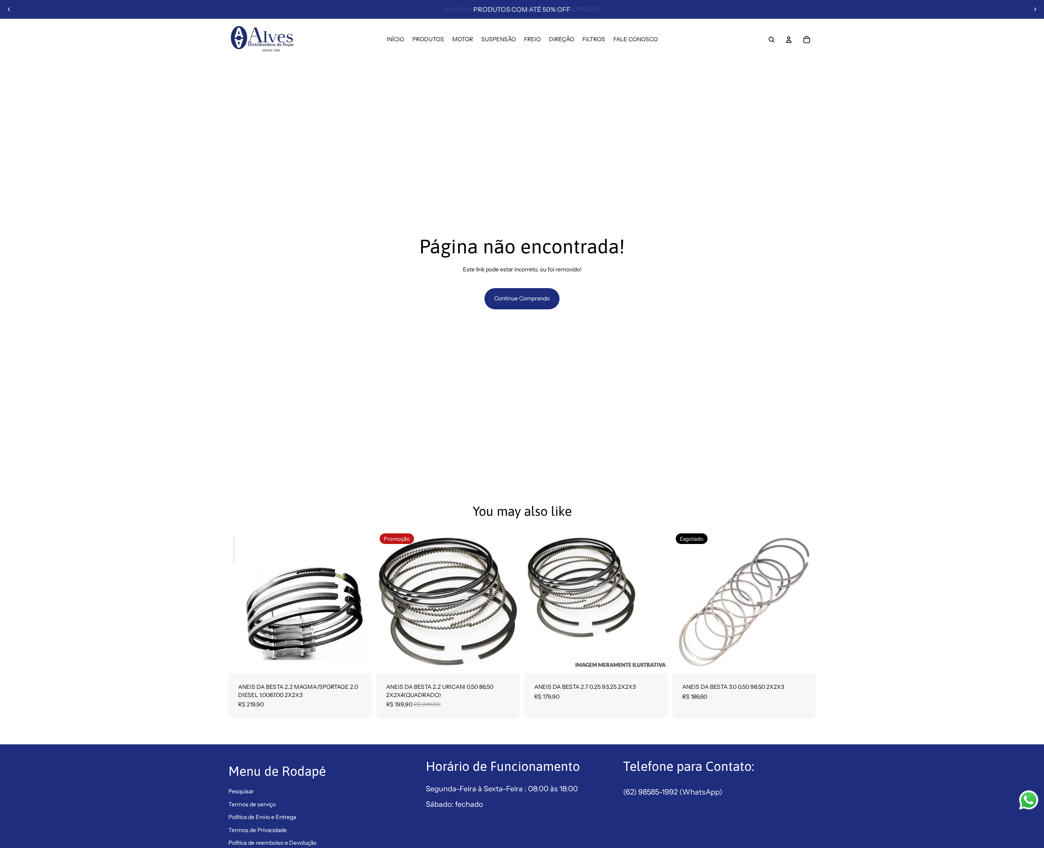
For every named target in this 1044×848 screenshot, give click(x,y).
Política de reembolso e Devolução (272, 842)
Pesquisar (241, 791)
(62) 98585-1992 (651, 792)
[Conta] (789, 40)
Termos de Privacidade (257, 830)
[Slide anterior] (9, 9)
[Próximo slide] (1035, 9)
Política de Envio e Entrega (262, 817)
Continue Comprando (522, 298)
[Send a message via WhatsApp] (1028, 800)
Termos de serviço (252, 804)
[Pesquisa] (772, 40)
